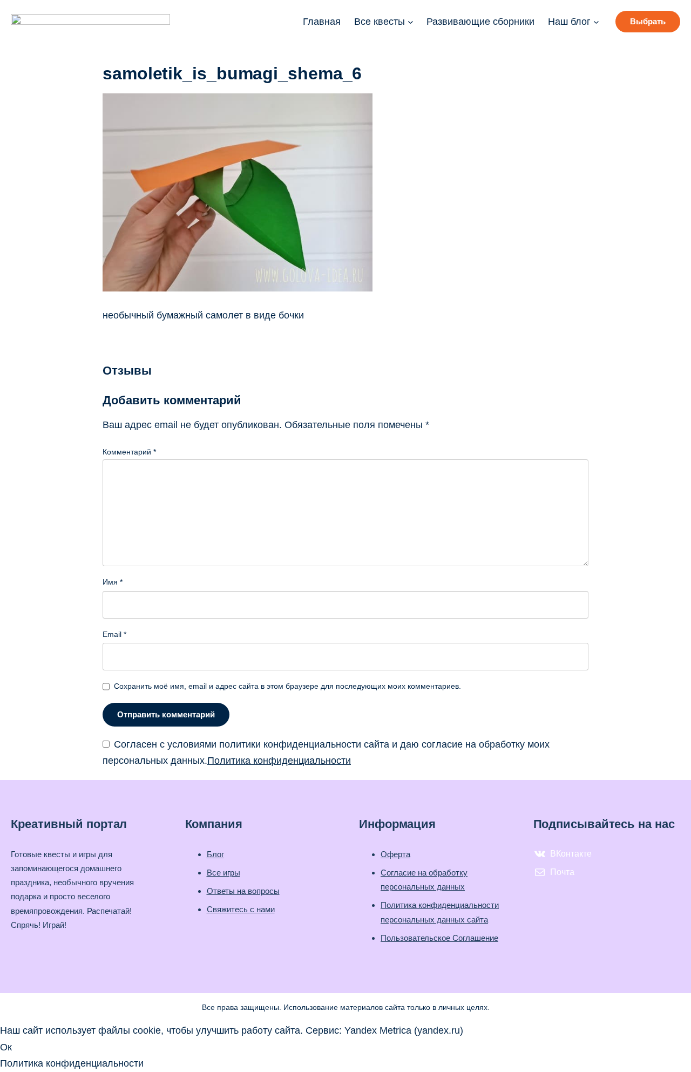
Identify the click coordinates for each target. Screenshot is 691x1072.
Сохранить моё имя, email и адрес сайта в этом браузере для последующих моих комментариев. (287, 686)
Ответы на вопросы (243, 890)
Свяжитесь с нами (241, 909)
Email (114, 634)
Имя (113, 582)
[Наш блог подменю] (596, 22)
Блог (215, 854)
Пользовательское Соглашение (439, 937)
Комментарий (129, 451)
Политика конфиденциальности (279, 760)
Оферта (395, 854)
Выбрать (648, 21)
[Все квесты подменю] (411, 22)
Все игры (223, 872)
